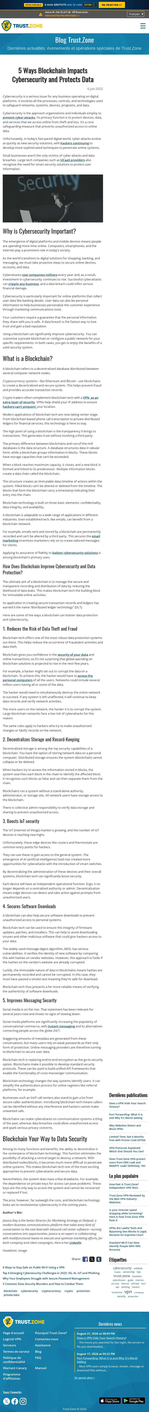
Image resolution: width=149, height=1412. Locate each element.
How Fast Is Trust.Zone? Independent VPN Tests (124, 1186)
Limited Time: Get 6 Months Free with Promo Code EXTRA (127, 1138)
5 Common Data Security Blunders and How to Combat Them (43, 1284)
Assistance (43, 1345)
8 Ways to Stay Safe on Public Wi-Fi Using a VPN (34, 1267)
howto (117, 1271)
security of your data (73, 654)
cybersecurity (29, 1291)
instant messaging (61, 1026)
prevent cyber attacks (19, 117)
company (139, 1292)
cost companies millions (39, 275)
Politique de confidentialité (14, 1360)
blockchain (10, 1291)
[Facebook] (85, 1259)
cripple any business (23, 284)
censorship (129, 1271)
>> (62, 15)
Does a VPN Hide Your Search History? (101, 1338)
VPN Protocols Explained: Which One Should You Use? (126, 1149)
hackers (136, 1286)
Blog (38, 1351)
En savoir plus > (84, 1377)
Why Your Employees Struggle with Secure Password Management (46, 1278)
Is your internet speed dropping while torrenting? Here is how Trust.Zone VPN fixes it (126, 1215)
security (121, 1296)
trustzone (117, 1292)
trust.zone (122, 1275)
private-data (11, 1295)
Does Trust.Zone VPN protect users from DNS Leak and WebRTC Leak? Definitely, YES (127, 1162)
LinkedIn (75, 1243)
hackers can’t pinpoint (19, 407)
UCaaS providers (72, 160)
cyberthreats (119, 1280)
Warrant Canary (15, 1368)
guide (130, 1280)
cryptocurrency (51, 1291)
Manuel (41, 1368)
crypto (69, 1291)
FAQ (38, 1358)
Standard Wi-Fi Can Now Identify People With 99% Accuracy (124, 1246)
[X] (92, 1259)
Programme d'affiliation (11, 1376)
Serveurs (9, 1345)
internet (125, 1283)
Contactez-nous (46, 1339)
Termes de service (16, 1351)
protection (83, 1291)
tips (139, 1271)
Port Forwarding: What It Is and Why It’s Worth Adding (126, 1116)
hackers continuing (75, 143)
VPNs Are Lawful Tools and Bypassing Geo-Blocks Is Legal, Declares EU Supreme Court (128, 1231)
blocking (125, 1286)
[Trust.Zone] (22, 25)
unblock (138, 1268)
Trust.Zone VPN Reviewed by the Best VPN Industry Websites (127, 1199)
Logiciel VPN (12, 1339)
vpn (128, 1291)
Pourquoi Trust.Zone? (51, 1333)
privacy (135, 1283)
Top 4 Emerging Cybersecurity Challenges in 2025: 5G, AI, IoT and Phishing (51, 1273)
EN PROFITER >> (112, 5)
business (137, 1276)
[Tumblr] (99, 1259)
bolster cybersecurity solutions (75, 553)
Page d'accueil (13, 1333)
